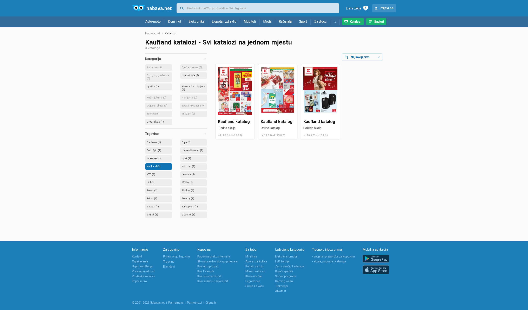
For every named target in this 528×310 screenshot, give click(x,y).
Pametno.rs (176, 302)
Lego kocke (252, 281)
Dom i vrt (174, 21)
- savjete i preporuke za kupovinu (333, 256)
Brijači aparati (284, 271)
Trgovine (168, 261)
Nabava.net (152, 33)
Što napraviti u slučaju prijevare (217, 261)
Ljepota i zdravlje (224, 21)
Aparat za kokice (256, 261)
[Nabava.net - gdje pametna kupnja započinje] (152, 8)
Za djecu (320, 21)
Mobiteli (250, 21)
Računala (285, 21)
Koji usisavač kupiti (209, 276)
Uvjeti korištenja (142, 266)
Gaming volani (284, 281)
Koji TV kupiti (205, 271)
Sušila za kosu (254, 286)
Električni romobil (286, 256)
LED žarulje (282, 261)
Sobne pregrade (285, 276)
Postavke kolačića (143, 276)
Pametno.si (194, 302)
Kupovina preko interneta (213, 256)
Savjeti (379, 21)
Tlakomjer (281, 286)
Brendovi (169, 266)
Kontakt (137, 256)
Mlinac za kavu (255, 271)
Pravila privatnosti (143, 271)
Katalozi (355, 21)
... (335, 21)
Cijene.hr (211, 302)
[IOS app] (376, 269)
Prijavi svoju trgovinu (176, 256)
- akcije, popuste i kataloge (329, 261)
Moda (267, 21)
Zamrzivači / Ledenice (289, 266)
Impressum (139, 281)
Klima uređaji (253, 276)
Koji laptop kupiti (207, 266)
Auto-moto (153, 21)
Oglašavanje (140, 261)
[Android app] (376, 259)
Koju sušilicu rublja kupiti (213, 281)
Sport (303, 21)
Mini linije (251, 256)
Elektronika (196, 21)
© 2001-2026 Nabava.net (148, 302)
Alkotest (280, 291)
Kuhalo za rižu (254, 266)
